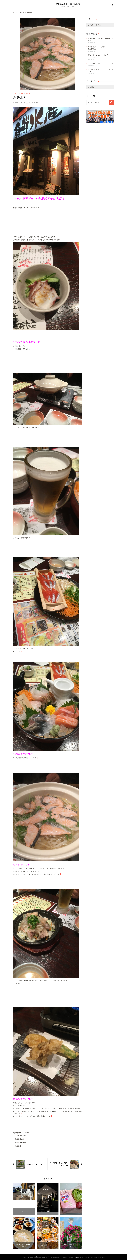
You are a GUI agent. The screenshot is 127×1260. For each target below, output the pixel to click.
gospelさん (16, 103)
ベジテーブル (71, 1212)
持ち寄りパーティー (48, 1245)
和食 (22, 93)
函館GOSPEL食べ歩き (68, 3)
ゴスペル (15, 93)
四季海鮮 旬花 (21, 1142)
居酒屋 (28, 93)
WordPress (100, 1257)
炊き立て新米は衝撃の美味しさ (23, 1245)
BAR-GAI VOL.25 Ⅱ (47, 1212)
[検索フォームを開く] (112, 5)
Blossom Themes (83, 1257)
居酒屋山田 (20, 1139)
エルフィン (24, 1212)
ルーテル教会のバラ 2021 (72, 1245)
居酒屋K (19, 1146)
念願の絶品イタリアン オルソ (100, 63)
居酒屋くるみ (21, 1135)
